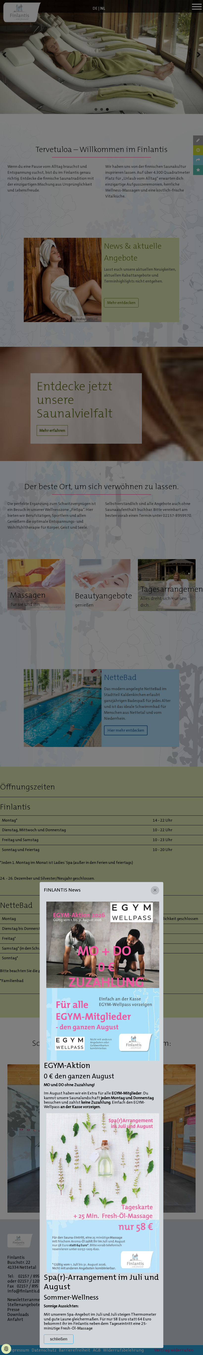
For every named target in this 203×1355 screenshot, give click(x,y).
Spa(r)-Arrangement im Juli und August (101, 1282)
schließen (58, 1339)
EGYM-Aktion (67, 1065)
